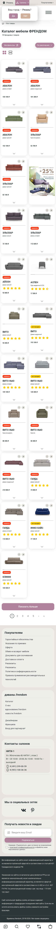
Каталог (9, 701)
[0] (39, 927)
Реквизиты (10, 663)
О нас (8, 705)
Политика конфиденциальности (20, 671)
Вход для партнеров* (15, 728)
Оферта (8, 647)
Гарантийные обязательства (19, 639)
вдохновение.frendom (15, 709)
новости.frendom (13, 713)
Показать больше (28, 606)
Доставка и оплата (14, 659)
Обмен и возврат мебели (17, 651)
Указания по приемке (15, 643)
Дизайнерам (11, 720)
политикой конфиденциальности (22, 847)
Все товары (10, 23)
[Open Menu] (48, 12)
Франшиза (10, 724)
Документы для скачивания (19, 655)
